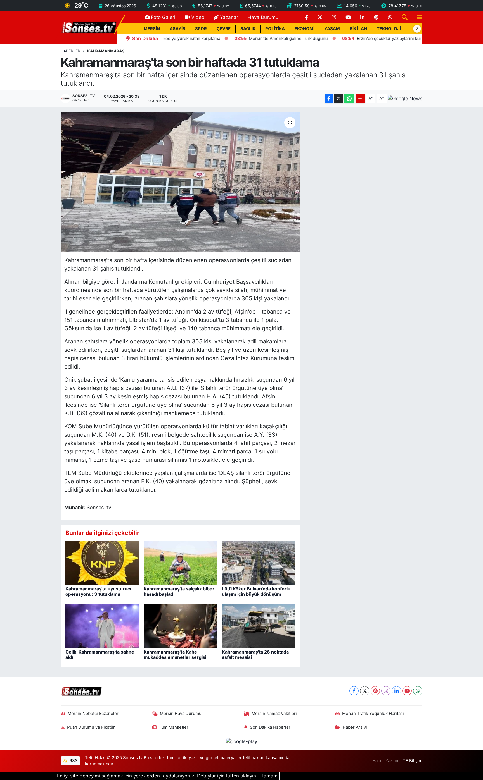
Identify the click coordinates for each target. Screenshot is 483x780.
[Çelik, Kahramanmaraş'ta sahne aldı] (102, 626)
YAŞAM (332, 28)
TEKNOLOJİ (389, 28)
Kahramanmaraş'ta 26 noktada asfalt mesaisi (255, 654)
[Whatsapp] (417, 690)
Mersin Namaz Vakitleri (274, 713)
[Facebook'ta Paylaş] (329, 98)
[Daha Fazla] (360, 98)
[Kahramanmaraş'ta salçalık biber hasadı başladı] (180, 563)
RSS (73, 760)
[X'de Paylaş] (338, 98)
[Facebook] (354, 690)
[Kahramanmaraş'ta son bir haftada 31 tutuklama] (180, 182)
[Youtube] (407, 690)
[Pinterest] (375, 690)
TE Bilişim (412, 760)
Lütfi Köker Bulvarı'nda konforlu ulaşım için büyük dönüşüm (256, 591)
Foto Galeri (163, 17)
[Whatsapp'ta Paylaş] (349, 98)
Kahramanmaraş (105, 51)
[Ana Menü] (417, 17)
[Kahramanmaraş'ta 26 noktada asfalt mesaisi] (258, 626)
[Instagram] (385, 690)
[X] (364, 690)
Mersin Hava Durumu (181, 713)
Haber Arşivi (355, 727)
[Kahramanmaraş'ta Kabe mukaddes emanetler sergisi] (180, 626)
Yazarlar (229, 17)
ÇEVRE (224, 28)
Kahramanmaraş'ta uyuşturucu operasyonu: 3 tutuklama (99, 591)
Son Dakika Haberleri (271, 727)
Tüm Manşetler (173, 727)
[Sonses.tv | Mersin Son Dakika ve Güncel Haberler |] (89, 27)
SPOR (201, 28)
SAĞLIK (247, 28)
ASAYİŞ (177, 28)
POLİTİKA (275, 28)
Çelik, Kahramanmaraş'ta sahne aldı (99, 654)
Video (197, 17)
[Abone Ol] (405, 98)
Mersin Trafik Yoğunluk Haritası (373, 713)
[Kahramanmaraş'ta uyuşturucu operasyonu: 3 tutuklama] (102, 563)
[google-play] (241, 741)
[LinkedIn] (396, 690)
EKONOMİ (304, 28)
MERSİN (152, 28)
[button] (417, 29)
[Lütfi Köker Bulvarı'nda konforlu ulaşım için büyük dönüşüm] (258, 563)
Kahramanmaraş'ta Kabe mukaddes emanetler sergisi (175, 654)
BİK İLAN (358, 28)
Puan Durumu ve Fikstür (91, 727)
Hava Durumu (263, 17)
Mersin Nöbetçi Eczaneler (93, 713)
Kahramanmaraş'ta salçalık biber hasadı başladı (179, 591)
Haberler (70, 51)
